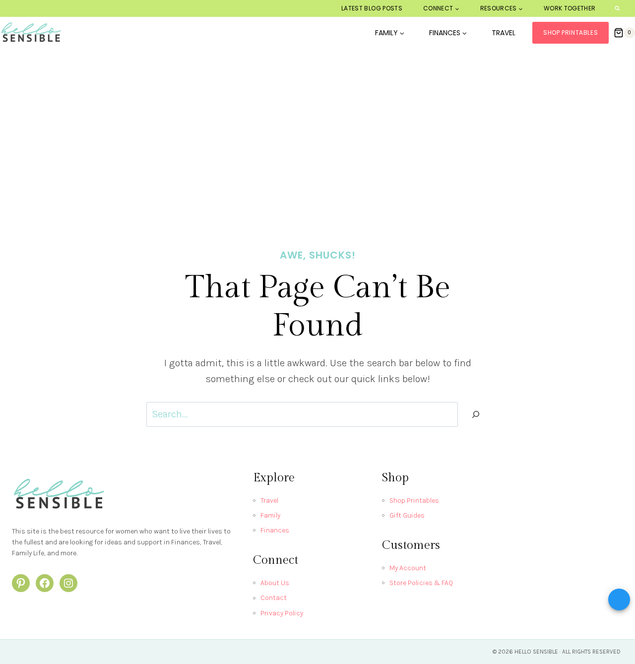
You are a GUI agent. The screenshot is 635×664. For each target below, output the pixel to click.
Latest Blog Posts (371, 8)
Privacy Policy (281, 613)
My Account (407, 568)
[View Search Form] (617, 8)
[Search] (476, 414)
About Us (274, 583)
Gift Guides (407, 515)
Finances (274, 530)
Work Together (570, 8)
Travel (503, 33)
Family (270, 515)
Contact (273, 598)
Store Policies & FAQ (421, 583)
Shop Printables (570, 32)
